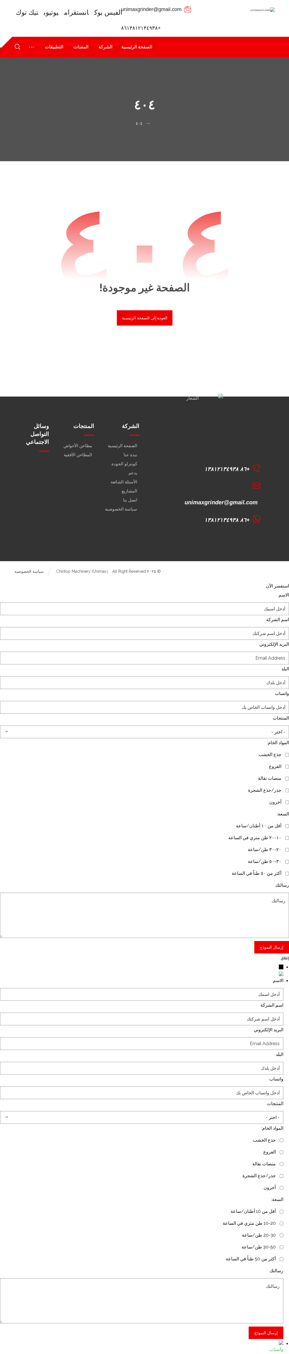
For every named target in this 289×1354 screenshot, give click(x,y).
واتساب (282, 693)
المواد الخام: (278, 742)
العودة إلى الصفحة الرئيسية (144, 317)
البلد (285, 668)
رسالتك (282, 885)
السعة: (283, 814)
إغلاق (285, 958)
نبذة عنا (130, 454)
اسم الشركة (277, 619)
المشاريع (129, 491)
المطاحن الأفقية (78, 454)
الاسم (284, 595)
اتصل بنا (130, 500)
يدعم (132, 472)
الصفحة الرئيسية (122, 445)
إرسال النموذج (271, 947)
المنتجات (281, 718)
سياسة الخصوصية (121, 509)
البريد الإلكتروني (274, 644)
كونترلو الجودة (124, 463)
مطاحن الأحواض (78, 445)
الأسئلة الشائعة (124, 482)
